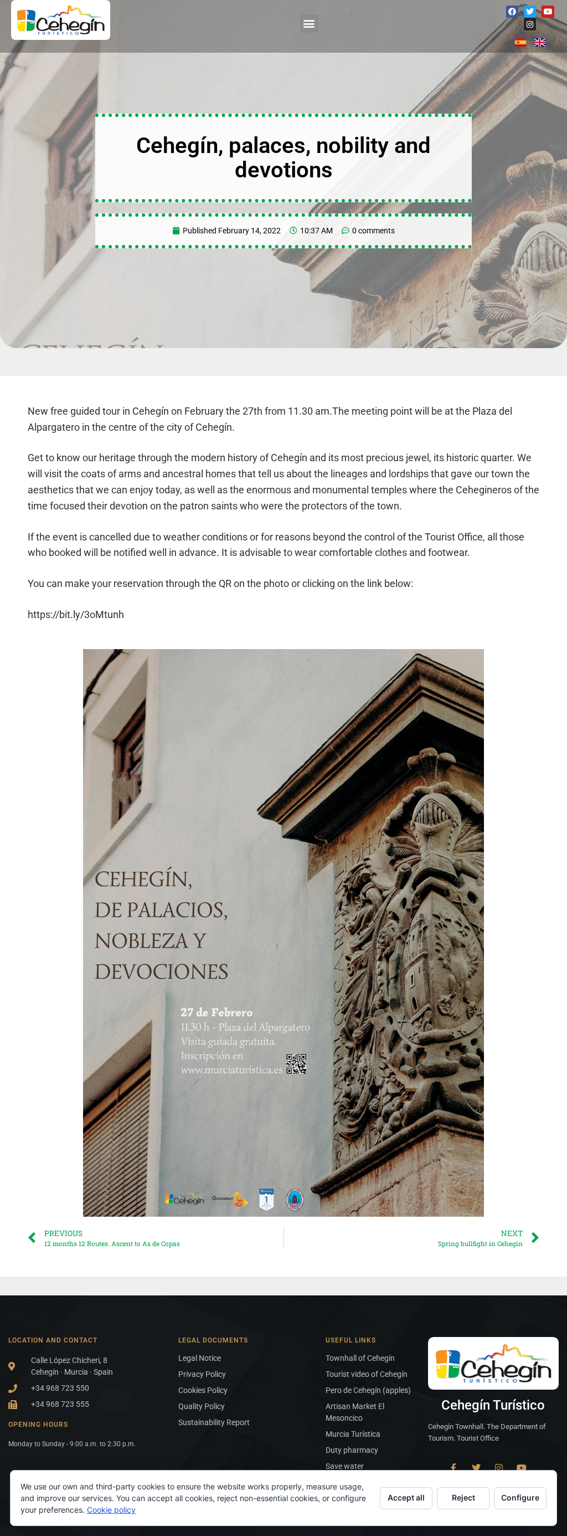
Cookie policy (111, 1509)
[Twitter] (530, 12)
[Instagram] (530, 24)
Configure (520, 1497)
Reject (463, 1497)
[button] (309, 23)
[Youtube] (548, 12)
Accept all (406, 1497)
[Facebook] (512, 12)
